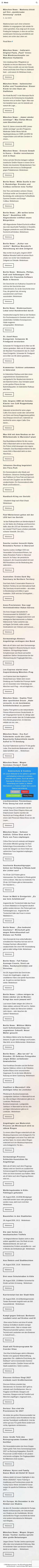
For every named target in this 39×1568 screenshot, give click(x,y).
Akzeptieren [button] (15, 792)
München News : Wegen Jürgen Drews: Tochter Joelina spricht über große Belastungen (18, 1534)
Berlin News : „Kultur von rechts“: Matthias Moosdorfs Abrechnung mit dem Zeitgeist (18, 246)
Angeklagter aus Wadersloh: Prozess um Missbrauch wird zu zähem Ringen (18, 1125)
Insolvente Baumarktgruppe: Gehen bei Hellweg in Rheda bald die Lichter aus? (19, 868)
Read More (7, 41)
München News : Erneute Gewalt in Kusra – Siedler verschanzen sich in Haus (19, 153)
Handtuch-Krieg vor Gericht (16, 496)
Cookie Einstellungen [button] (13, 795)
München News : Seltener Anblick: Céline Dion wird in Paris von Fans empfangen (17, 834)
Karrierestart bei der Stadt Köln (18, 1295)
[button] (36, 2)
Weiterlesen (8, 77)
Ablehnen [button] (25, 792)
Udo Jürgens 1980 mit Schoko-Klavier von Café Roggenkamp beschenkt (18, 403)
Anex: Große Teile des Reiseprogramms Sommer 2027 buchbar (18, 1439)
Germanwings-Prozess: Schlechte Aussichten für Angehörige (15, 1159)
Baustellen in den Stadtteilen (17, 1216)
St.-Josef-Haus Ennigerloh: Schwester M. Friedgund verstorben (15, 339)
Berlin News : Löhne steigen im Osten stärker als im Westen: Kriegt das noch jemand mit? (18, 997)
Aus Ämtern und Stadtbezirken (18, 1260)
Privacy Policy (28, 795)
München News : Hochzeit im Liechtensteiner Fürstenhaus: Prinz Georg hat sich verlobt (17, 801)
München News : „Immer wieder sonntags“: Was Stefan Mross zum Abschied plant (18, 119)
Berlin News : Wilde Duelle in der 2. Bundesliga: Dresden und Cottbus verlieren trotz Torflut (19, 184)
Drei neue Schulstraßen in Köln (18, 1276)
